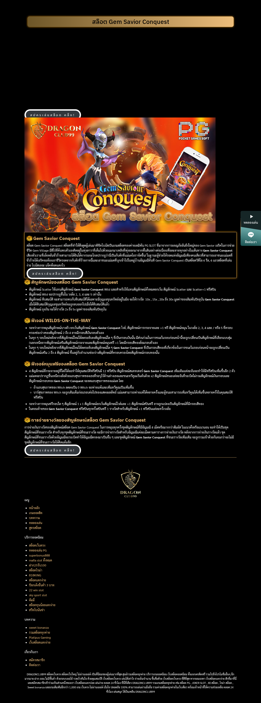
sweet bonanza (39, 627)
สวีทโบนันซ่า (37, 610)
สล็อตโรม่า (35, 570)
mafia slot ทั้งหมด (40, 560)
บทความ (34, 518)
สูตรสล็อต (35, 528)
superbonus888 (39, 555)
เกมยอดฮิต (35, 513)
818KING (35, 575)
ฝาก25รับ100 (37, 565)
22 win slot (36, 590)
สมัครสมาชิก (37, 660)
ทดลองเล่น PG (38, 550)
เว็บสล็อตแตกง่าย (39, 642)
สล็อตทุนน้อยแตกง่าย (42, 605)
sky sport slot (38, 595)
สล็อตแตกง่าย (37, 580)
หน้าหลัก (34, 508)
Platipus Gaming (40, 637)
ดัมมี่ (32, 600)
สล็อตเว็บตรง (37, 545)
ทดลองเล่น (35, 523)
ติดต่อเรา (34, 665)
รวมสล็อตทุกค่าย (39, 632)
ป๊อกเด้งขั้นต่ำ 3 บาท (41, 585)
